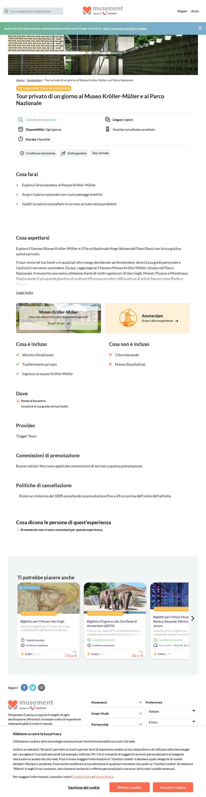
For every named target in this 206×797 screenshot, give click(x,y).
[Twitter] (32, 687)
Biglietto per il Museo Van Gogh (42, 621)
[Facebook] (24, 687)
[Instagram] (41, 687)
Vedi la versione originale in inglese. (125, 28)
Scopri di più (56, 323)
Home (20, 80)
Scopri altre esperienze (158, 320)
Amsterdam (34, 80)
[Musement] (103, 11)
